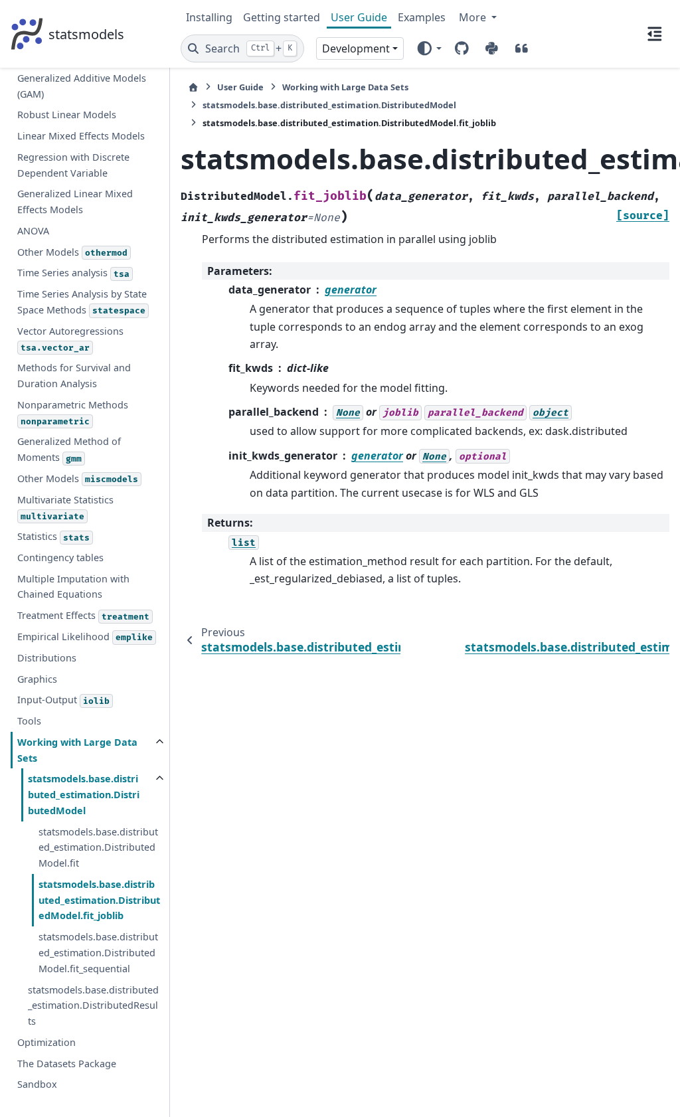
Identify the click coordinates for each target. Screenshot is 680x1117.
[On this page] (654, 34)
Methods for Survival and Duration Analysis (74, 375)
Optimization (46, 1042)
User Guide (359, 17)
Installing (209, 17)
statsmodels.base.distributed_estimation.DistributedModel (83, 794)
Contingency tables (60, 557)
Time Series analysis (73, 272)
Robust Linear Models (66, 114)
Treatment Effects (83, 615)
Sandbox (37, 1084)
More (474, 17)
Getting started (281, 17)
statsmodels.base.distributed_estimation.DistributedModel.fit (98, 847)
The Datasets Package (66, 1063)
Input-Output (63, 699)
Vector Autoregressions (70, 339)
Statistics (53, 536)
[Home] (193, 87)
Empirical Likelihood (85, 636)
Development (356, 48)
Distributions (46, 657)
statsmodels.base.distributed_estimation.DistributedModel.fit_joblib (99, 900)
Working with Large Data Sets (77, 750)
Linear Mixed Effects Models (81, 135)
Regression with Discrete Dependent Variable (73, 165)
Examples (422, 17)
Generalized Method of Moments (69, 449)
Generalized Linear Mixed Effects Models (75, 201)
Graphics (37, 679)
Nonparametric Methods (72, 412)
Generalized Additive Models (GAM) (81, 86)
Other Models (72, 252)
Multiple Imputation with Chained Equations (73, 586)
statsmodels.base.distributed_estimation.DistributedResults (93, 1006)
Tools (29, 721)
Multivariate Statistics (65, 507)
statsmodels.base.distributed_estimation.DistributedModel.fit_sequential (98, 952)
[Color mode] (429, 48)
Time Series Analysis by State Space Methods (82, 302)
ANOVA (33, 230)
